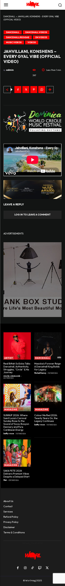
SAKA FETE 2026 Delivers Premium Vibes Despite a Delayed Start (16, 473)
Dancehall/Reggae (17, 37)
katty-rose (8, 433)
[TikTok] (32, 568)
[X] (25, 89)
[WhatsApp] (41, 89)
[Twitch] (40, 568)
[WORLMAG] (32, 5)
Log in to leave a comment (32, 214)
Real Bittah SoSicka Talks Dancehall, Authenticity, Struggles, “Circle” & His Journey (16, 368)
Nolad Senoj (40, 373)
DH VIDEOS (41, 37)
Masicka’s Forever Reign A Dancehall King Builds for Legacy (47, 366)
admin (10, 69)
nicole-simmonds (11, 376)
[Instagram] (25, 568)
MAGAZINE (10, 409)
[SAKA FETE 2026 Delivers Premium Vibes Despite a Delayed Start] (17, 453)
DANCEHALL (9, 16)
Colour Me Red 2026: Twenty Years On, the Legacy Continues (46, 418)
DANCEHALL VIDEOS (36, 32)
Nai (5, 480)
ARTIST (8, 358)
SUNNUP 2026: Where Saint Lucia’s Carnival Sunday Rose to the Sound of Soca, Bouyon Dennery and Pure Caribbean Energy (16, 422)
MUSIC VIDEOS (13, 42)
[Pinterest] (33, 89)
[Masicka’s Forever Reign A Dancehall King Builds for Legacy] (48, 346)
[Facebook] (17, 89)
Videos (32, 42)
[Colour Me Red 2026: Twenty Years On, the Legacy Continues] (48, 397)
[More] (50, 89)
